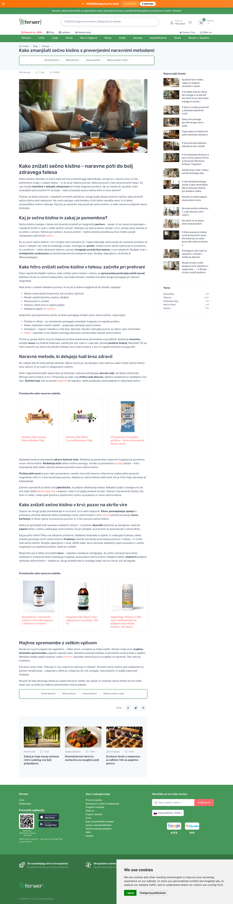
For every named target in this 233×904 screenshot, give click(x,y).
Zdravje (45, 46)
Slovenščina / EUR (169, 812)
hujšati (119, 463)
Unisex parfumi (93, 60)
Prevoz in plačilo (94, 800)
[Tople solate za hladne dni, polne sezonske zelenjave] (171, 134)
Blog (51, 32)
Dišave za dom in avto (117, 60)
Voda (27, 332)
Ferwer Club (188, 32)
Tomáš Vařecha (73, 751)
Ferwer (25, 46)
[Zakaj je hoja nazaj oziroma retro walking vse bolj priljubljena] (42, 737)
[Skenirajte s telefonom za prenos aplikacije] (27, 821)
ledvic (49, 235)
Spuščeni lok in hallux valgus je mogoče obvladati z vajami (192, 82)
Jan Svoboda (113, 751)
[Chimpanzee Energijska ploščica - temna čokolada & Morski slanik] (127, 415)
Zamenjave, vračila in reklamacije (102, 803)
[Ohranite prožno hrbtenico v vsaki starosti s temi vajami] (171, 211)
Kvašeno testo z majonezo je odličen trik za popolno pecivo (123, 760)
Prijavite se (204, 802)
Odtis (88, 832)
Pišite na (207, 32)
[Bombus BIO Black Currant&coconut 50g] (83, 415)
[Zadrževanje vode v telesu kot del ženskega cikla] (171, 172)
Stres (106, 515)
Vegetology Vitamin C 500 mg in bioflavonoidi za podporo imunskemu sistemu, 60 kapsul (125, 621)
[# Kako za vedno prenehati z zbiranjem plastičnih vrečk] (171, 110)
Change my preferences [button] (153, 892)
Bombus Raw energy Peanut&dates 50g (34, 439)
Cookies (90, 836)
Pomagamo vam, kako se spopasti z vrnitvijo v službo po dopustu (194, 253)
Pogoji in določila (94, 814)
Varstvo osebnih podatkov (99, 828)
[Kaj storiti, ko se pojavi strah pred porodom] (171, 223)
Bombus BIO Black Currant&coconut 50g (79, 439)
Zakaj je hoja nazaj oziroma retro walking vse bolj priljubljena (41, 760)
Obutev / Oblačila (198, 37)
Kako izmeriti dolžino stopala (100, 821)
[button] (49, 817)
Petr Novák (24, 72)
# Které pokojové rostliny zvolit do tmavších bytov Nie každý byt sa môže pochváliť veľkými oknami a (194, 238)
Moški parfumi (72, 60)
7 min (41, 72)
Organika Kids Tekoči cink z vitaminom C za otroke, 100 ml (82, 620)
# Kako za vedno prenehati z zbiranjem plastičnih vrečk (195, 110)
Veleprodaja (84, 32)
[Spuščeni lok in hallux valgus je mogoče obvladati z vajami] (171, 83)
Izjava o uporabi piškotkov (99, 825)
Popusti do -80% (33, 32)
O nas (22, 800)
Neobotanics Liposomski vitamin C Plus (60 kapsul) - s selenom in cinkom (38, 620)
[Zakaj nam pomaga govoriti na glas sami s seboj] (171, 122)
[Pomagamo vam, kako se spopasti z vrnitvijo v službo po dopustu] (171, 254)
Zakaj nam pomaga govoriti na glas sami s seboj (193, 122)
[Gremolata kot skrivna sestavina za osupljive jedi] (83, 737)
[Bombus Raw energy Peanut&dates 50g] (39, 415)
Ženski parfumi (52, 60)
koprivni (62, 380)
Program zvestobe (95, 807)
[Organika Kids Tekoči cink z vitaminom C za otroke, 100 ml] (83, 595)
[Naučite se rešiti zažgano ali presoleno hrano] (171, 199)
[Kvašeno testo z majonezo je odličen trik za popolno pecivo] (124, 737)
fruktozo (50, 308)
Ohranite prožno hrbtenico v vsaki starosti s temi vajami (195, 211)
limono (68, 656)
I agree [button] (130, 892)
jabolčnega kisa (46, 491)
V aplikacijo (148, 4)
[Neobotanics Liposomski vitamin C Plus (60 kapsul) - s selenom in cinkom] (39, 595)
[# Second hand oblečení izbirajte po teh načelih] (171, 145)
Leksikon (65, 32)
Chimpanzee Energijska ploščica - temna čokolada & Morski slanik (127, 440)
